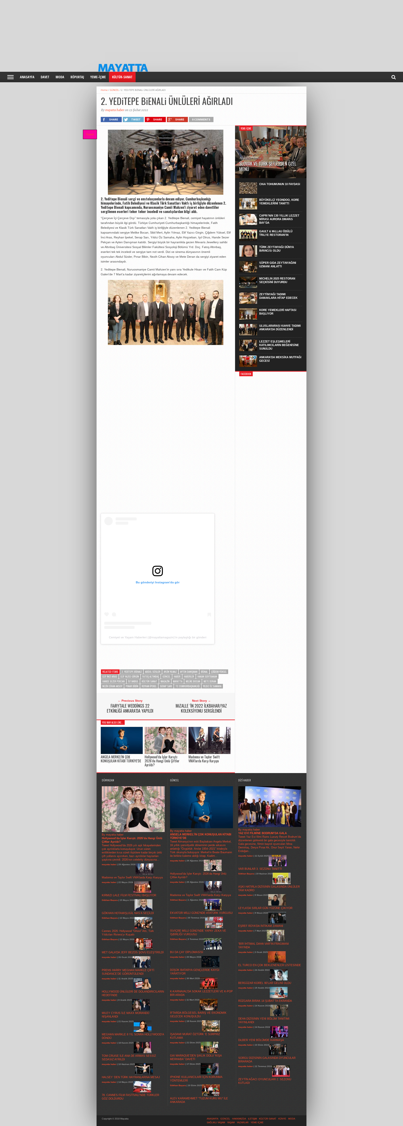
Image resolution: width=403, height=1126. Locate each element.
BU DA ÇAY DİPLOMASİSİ (186, 952)
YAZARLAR (243, 1122)
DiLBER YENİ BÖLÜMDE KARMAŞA (261, 1040)
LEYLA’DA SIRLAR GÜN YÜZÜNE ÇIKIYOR (265, 908)
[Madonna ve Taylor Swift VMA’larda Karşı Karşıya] (209, 753)
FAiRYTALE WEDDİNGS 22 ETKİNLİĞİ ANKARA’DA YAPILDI (130, 708)
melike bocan (193, 681)
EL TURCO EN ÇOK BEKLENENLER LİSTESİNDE (269, 965)
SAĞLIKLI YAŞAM (216, 1122)
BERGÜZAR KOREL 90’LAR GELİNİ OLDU (264, 983)
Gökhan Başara (110, 900)
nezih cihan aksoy (112, 686)
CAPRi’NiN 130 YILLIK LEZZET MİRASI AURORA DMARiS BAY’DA (279, 219)
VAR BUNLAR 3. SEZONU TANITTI (260, 868)
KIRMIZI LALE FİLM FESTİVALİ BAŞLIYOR (129, 895)
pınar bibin (132, 686)
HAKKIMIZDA (239, 1118)
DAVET (45, 77)
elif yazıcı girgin (129, 676)
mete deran (210, 681)
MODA (60, 77)
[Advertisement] (126, 29)
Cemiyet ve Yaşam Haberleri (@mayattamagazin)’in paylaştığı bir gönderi (157, 637)
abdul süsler (152, 671)
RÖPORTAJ (77, 77)
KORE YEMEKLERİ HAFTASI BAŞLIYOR (277, 311)
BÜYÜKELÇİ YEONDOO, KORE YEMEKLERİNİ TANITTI (279, 201)
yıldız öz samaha (212, 686)
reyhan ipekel (149, 686)
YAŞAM (231, 1122)
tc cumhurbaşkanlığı (187, 686)
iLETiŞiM (252, 1118)
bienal (204, 671)
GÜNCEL (114, 89)
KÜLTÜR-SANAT (122, 77)
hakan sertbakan (207, 676)
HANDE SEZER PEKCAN (113, 681)
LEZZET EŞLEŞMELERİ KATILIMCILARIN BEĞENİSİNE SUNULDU (279, 345)
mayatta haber (114, 110)
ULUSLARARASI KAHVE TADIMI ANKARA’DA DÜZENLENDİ (280, 327)
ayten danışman (189, 671)
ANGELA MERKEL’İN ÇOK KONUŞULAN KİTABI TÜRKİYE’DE (121, 758)
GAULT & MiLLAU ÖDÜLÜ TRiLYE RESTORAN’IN (275, 233)
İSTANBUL (133, 681)
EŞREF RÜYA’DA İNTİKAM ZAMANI (260, 925)
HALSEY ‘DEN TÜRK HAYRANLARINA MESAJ (131, 1077)
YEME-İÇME (98, 77)
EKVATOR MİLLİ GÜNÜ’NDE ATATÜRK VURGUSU (201, 912)
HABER (177, 676)
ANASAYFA (27, 77)
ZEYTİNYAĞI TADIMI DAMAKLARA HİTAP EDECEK (278, 296)
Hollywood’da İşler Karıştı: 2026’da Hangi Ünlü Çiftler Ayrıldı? (162, 760)
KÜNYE (282, 1118)
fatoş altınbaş (150, 676)
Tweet (90, 134)
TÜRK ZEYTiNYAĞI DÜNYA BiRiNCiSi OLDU (276, 249)
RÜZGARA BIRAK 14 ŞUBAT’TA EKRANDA (265, 1000)
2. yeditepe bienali (132, 671)
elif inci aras (109, 676)
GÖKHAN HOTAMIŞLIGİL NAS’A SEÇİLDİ (128, 913)
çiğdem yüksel (219, 671)
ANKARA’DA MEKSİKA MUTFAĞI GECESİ (280, 359)
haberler (189, 676)
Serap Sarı (166, 686)
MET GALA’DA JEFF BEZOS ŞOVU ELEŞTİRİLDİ (133, 952)
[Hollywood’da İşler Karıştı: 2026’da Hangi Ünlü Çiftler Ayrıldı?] (166, 753)
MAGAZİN (165, 681)
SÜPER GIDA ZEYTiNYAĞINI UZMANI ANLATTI (277, 264)
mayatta (177, 681)
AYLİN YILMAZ (170, 671)
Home (104, 89)
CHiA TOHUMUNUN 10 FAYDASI (279, 184)
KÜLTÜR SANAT (149, 681)
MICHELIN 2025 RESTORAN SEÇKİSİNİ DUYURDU (277, 280)
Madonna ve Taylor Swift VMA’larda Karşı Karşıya (204, 758)
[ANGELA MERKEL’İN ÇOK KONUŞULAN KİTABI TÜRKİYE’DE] (122, 753)
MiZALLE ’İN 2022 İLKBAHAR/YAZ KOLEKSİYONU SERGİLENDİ (201, 708)
